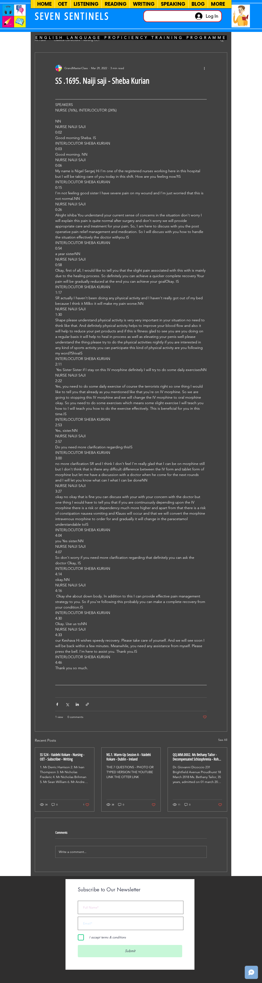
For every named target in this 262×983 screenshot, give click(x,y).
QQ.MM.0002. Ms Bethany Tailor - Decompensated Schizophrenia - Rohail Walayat (197, 756)
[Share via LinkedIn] (77, 704)
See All (222, 740)
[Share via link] (87, 704)
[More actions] (204, 68)
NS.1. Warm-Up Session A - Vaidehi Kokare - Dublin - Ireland (128, 756)
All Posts (40, 40)
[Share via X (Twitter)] (67, 704)
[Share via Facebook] (57, 704)
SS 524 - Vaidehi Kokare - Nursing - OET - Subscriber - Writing (62, 756)
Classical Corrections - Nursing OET (77, 40)
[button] (222, 40)
